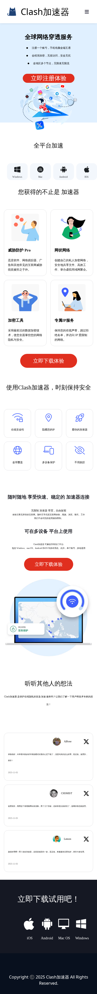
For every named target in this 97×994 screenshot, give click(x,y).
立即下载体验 (48, 361)
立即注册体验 (48, 78)
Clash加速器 (57, 977)
